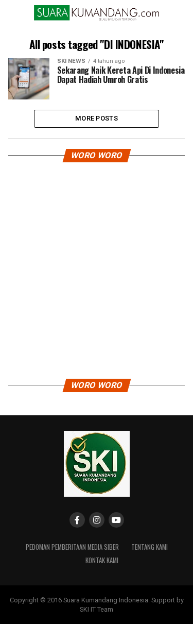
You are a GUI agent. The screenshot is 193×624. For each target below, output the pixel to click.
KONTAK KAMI (101, 560)
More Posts (96, 118)
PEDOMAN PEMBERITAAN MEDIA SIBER (72, 547)
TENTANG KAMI (149, 547)
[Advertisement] (96, 266)
